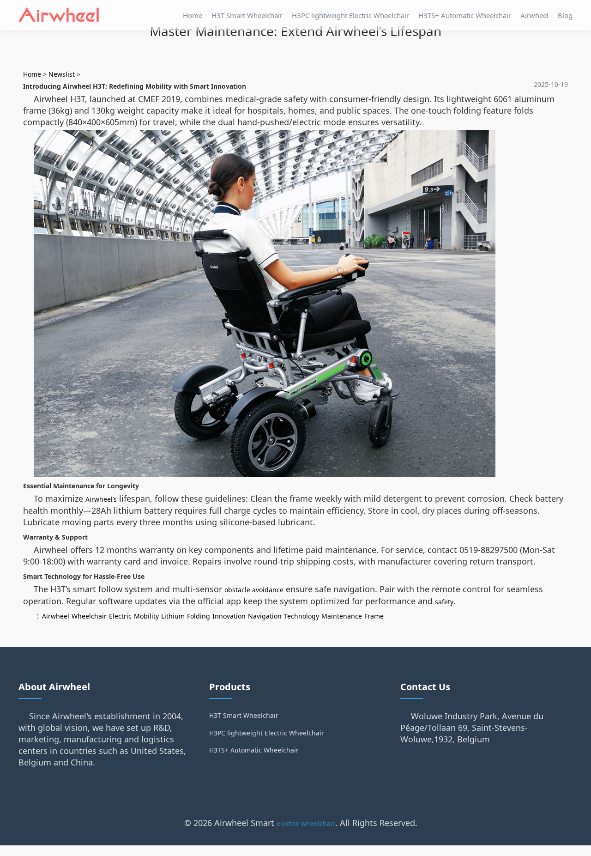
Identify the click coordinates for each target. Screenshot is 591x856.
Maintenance (341, 616)
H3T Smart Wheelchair (247, 15)
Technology (301, 616)
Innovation (229, 616)
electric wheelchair (306, 823)
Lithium (173, 616)
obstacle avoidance (253, 589)
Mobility (146, 616)
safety (444, 601)
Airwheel (534, 15)
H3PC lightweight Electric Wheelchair (350, 15)
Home (192, 15)
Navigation (265, 616)
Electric (120, 616)
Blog (565, 15)
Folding (198, 616)
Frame (374, 616)
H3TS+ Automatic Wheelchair (464, 15)
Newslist (61, 74)
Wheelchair (89, 616)
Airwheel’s (101, 499)
